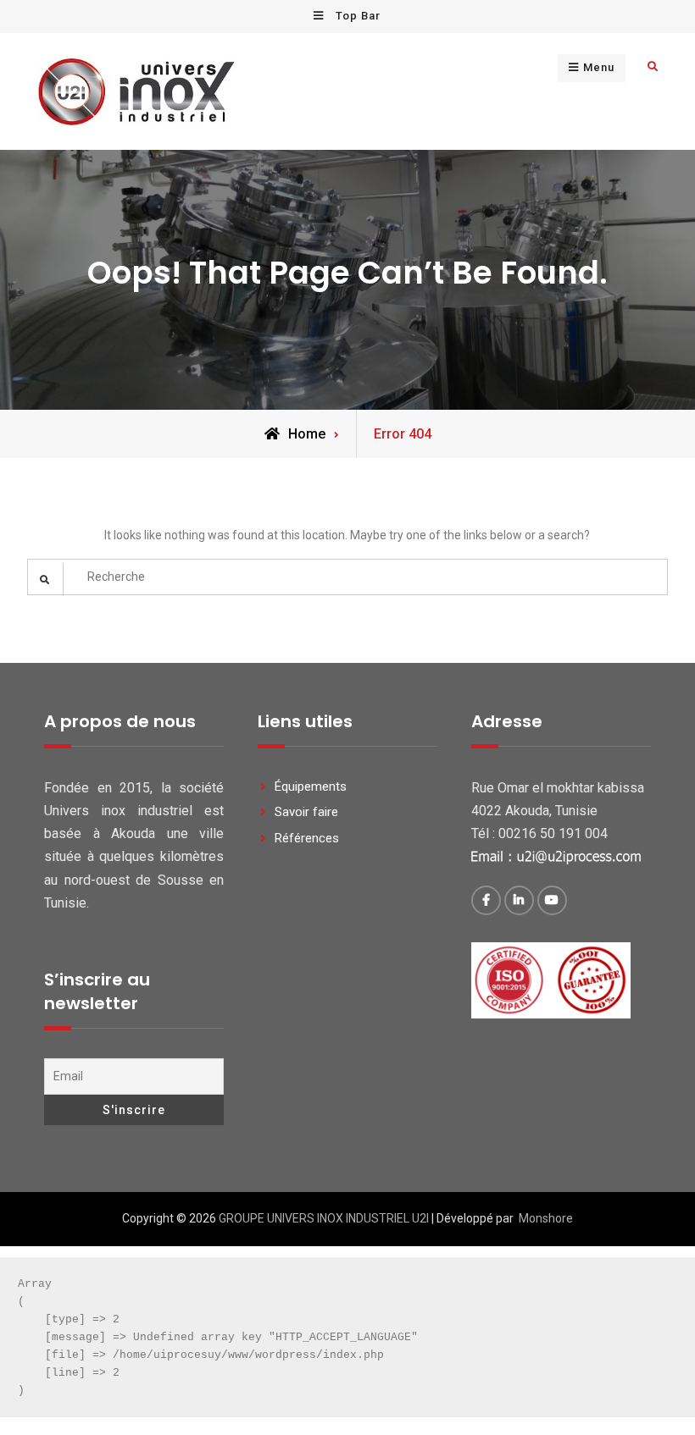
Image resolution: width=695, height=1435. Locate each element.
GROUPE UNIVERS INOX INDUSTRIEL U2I (324, 1218)
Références (307, 838)
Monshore (546, 1218)
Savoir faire (306, 812)
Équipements (311, 786)
